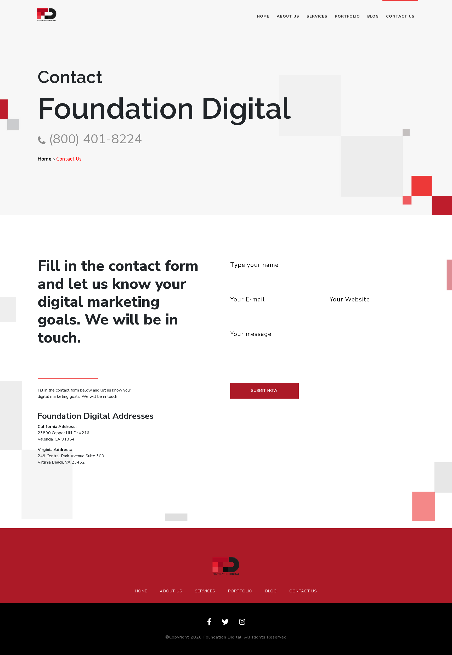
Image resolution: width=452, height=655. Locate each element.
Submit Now (264, 390)
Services (317, 16)
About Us (288, 16)
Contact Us (400, 16)
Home (263, 16)
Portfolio (347, 16)
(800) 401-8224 (95, 139)
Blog (373, 16)
